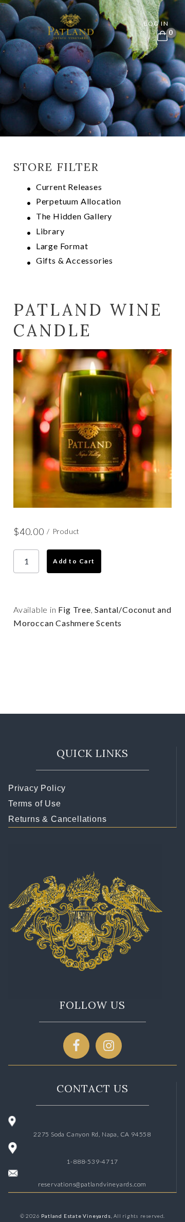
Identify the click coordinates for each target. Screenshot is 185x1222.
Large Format (62, 246)
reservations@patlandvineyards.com (92, 1184)
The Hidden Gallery (74, 216)
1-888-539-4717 (92, 1161)
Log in (156, 23)
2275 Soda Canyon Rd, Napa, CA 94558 (92, 1134)
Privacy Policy (37, 788)
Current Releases (69, 187)
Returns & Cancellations (57, 819)
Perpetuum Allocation (78, 201)
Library (50, 231)
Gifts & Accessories (74, 260)
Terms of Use (34, 803)
